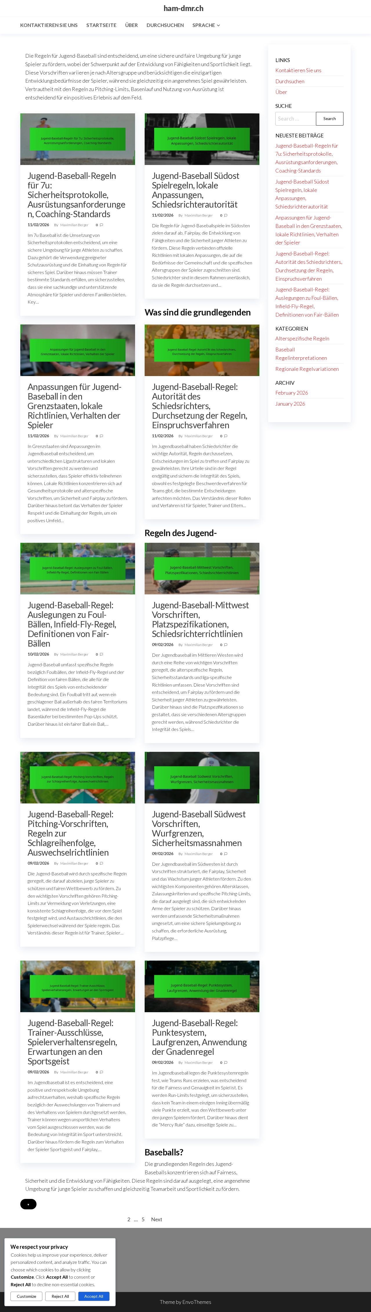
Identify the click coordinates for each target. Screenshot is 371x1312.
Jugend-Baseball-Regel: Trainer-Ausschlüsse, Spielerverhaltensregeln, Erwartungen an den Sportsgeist (72, 1041)
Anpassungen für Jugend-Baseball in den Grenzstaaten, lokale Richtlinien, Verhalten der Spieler (74, 405)
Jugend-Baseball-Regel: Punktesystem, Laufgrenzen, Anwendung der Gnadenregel (199, 1037)
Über (131, 25)
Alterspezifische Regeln (302, 338)
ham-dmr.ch (183, 8)
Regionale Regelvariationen (307, 369)
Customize (26, 1296)
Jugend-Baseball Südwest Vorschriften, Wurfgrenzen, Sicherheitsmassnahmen (198, 828)
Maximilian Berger (74, 225)
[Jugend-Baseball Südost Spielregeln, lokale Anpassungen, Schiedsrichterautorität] (202, 138)
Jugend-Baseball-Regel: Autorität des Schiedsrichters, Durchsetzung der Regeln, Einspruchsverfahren (199, 405)
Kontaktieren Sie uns (49, 25)
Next (156, 1219)
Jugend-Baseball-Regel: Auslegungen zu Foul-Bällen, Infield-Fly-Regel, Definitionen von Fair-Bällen (72, 624)
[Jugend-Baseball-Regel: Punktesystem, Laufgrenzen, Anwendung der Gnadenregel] (202, 986)
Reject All (60, 1296)
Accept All (93, 1296)
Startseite (101, 25)
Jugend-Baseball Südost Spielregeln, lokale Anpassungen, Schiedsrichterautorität (195, 189)
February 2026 (291, 392)
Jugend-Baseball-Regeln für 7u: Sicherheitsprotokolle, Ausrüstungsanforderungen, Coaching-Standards (76, 194)
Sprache (203, 25)
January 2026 (290, 403)
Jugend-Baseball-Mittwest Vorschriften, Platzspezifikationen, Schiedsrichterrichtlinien (200, 619)
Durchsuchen (165, 25)
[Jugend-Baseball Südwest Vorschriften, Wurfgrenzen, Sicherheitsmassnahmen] (202, 777)
